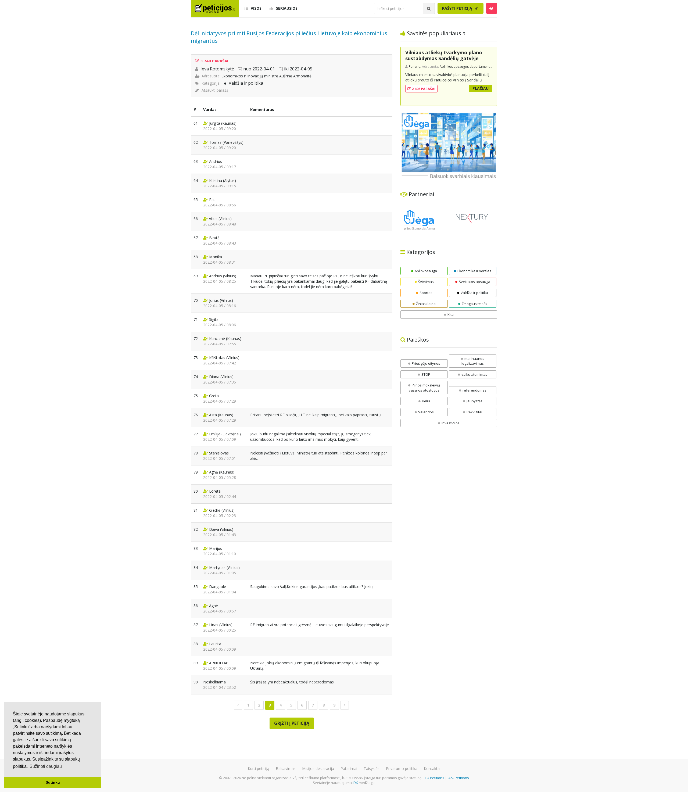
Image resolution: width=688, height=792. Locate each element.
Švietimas (426, 281)
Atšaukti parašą (215, 90)
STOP (425, 374)
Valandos (426, 412)
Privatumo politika (401, 768)
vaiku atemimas (474, 374)
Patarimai (349, 768)
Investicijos (451, 423)
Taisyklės (371, 768)
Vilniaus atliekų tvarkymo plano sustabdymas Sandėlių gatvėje (443, 55)
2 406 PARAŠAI (423, 88)
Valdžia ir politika (246, 83)
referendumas (474, 390)
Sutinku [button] (53, 782)
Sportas (426, 292)
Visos (255, 8)
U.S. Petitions (458, 777)
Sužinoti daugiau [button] (46, 766)
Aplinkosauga (426, 270)
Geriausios (286, 8)
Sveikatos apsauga (474, 281)
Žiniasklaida (426, 303)
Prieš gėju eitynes (426, 363)
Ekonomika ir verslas (474, 270)
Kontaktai (432, 768)
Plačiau (480, 88)
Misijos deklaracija (318, 768)
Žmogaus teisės (474, 303)
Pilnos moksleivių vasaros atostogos (424, 388)
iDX (355, 782)
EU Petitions (434, 777)
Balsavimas (286, 768)
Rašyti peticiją (457, 8)
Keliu (426, 401)
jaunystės (474, 401)
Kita (450, 314)
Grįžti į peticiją (291, 723)
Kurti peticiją (258, 768)
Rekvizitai (474, 412)
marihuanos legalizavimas (472, 361)
